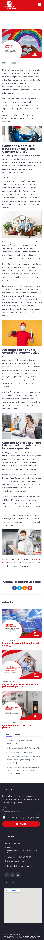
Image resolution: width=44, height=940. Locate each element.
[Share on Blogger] (24, 588)
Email (4, 807)
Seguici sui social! (13, 752)
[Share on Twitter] (19, 588)
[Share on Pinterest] (29, 588)
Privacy (17, 936)
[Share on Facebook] (14, 588)
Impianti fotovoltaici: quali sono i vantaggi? (20, 644)
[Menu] (40, 5)
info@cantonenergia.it (22, 866)
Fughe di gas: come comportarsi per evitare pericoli (20, 685)
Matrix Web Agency (30, 937)
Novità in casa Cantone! (16, 748)
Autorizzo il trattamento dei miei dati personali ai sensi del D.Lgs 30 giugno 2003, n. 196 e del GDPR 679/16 (21, 818)
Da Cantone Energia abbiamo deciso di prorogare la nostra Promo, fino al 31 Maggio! (22, 770)
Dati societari (35, 936)
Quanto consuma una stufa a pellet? (18, 727)
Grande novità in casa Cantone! (19, 740)
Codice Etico (25, 936)
